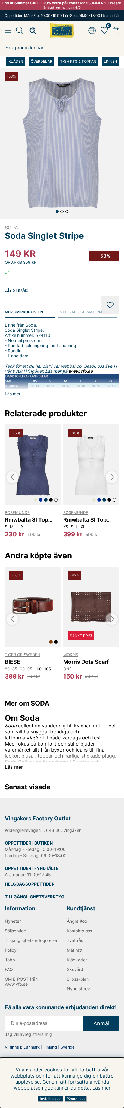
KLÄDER (15, 61)
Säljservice (15, 930)
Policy (11, 950)
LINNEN (110, 61)
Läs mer (101, 1088)
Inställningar (50, 1099)
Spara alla (76, 1099)
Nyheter (13, 921)
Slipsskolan (78, 979)
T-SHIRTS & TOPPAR (78, 61)
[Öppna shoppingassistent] (31, 30)
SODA (11, 228)
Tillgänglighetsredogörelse (31, 940)
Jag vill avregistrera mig (28, 1034)
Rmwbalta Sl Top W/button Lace (26, 519)
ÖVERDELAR (41, 61)
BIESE (12, 662)
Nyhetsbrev (78, 988)
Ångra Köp (77, 921)
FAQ (9, 969)
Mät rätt (74, 950)
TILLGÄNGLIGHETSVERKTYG (34, 896)
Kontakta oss (79, 930)
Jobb (10, 959)
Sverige (67, 1047)
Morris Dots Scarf (86, 662)
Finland (50, 1047)
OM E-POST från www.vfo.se (21, 981)
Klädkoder (77, 959)
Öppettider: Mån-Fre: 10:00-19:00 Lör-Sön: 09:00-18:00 (62, 15)
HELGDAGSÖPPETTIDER (29, 883)
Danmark (31, 1047)
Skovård (75, 969)
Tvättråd (75, 940)
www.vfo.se (80, 371)
